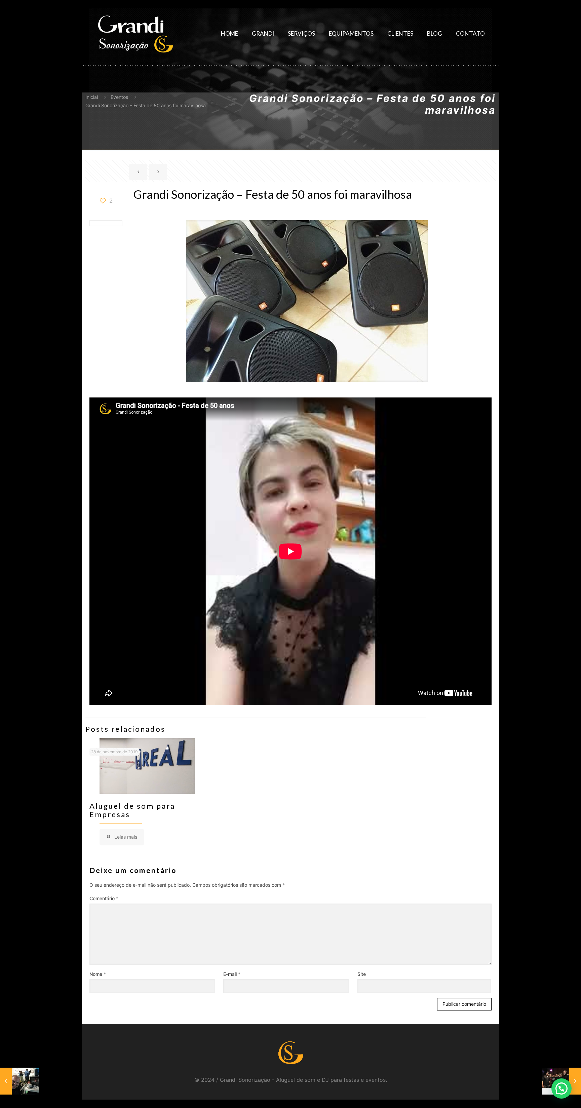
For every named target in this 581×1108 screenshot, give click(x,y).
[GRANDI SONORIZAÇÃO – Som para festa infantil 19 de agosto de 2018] (19, 1081)
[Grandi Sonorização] (135, 33)
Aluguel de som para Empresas (132, 810)
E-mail (231, 974)
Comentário (103, 898)
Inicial (91, 97)
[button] (561, 1088)
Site (361, 974)
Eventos (119, 97)
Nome (97, 974)
